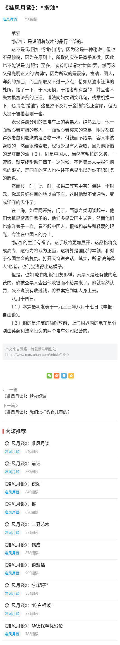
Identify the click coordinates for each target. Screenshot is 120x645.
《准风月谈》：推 (19, 504)
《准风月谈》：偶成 (21, 544)
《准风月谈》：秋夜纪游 (24, 396)
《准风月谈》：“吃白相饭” (27, 605)
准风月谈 (10, 19)
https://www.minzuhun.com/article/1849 (37, 355)
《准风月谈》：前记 (21, 463)
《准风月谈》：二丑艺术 (26, 524)
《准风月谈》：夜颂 (21, 484)
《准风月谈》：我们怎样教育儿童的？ (37, 412)
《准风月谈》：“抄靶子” (25, 585)
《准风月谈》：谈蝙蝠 (24, 565)
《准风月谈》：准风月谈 (26, 443)
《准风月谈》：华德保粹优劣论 (33, 625)
